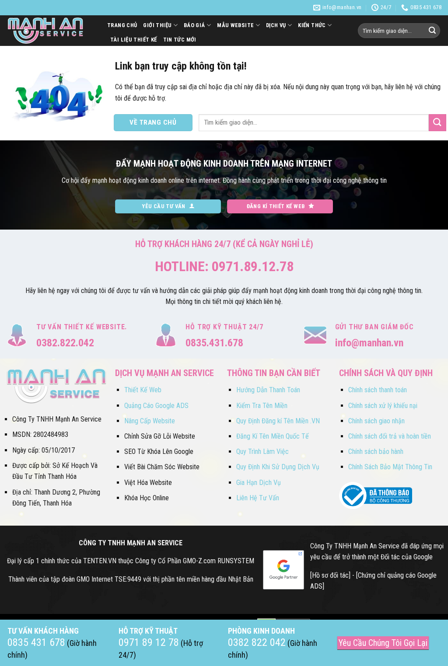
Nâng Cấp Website (149, 421)
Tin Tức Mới (179, 39)
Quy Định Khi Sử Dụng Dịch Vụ (277, 467)
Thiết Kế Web (142, 390)
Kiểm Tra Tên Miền (261, 405)
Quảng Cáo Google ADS (156, 405)
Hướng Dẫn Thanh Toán (268, 390)
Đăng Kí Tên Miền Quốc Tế (272, 436)
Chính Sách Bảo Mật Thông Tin (390, 467)
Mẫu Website (235, 25)
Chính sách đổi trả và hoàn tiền (389, 436)
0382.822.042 (65, 343)
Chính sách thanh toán (377, 390)
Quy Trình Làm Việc (262, 451)
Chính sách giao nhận (376, 421)
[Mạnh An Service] (50, 30)
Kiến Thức (312, 25)
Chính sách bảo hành (375, 451)
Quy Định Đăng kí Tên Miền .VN (278, 421)
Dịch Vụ (276, 25)
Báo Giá (194, 25)
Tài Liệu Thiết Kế (133, 39)
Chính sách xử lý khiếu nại (382, 405)
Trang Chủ (122, 25)
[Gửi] (432, 30)
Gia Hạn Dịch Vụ (258, 482)
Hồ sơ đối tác (330, 575)
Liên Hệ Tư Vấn (257, 498)
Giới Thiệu (157, 25)
